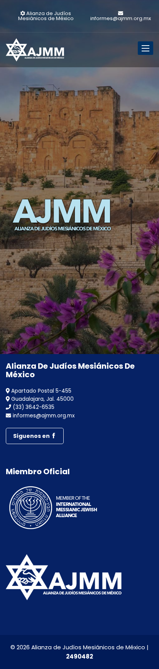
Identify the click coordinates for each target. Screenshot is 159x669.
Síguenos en (32, 436)
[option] (79, 183)
